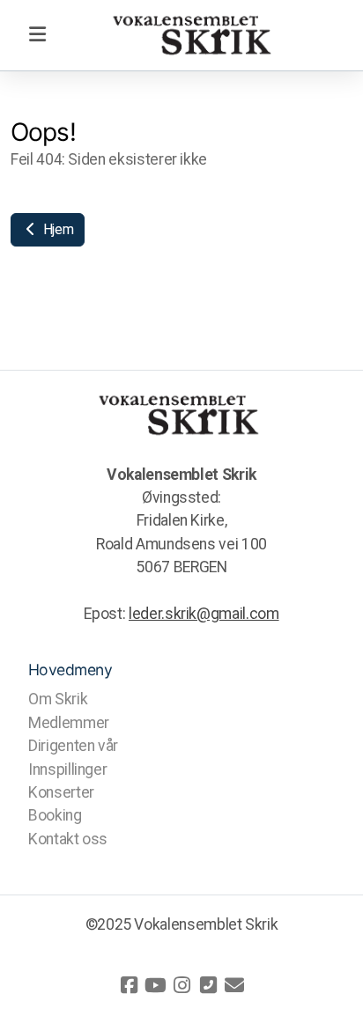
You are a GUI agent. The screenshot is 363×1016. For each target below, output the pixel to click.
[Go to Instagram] (181, 985)
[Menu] (37, 35)
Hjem (56, 229)
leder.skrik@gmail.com (204, 613)
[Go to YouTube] (155, 985)
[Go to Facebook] (128, 985)
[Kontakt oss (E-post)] (234, 985)
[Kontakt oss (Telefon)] (208, 985)
